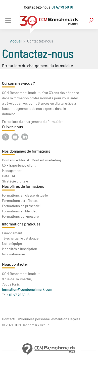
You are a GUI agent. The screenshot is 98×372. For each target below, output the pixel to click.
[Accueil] (49, 23)
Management (12, 170)
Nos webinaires (14, 254)
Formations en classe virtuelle (25, 195)
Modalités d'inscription (19, 249)
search (91, 20)
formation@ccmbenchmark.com (27, 289)
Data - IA (8, 176)
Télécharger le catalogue (20, 238)
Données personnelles (38, 319)
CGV (17, 319)
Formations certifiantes (20, 200)
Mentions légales (67, 319)
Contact (8, 319)
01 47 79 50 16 (62, 7)
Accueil (16, 41)
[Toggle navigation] (8, 20)
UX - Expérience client (19, 165)
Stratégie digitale (15, 181)
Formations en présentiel (21, 206)
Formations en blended (19, 211)
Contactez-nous (37, 7)
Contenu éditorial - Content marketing (31, 160)
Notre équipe (12, 243)
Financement (12, 233)
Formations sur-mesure (20, 216)
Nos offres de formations (23, 186)
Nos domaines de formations (26, 151)
